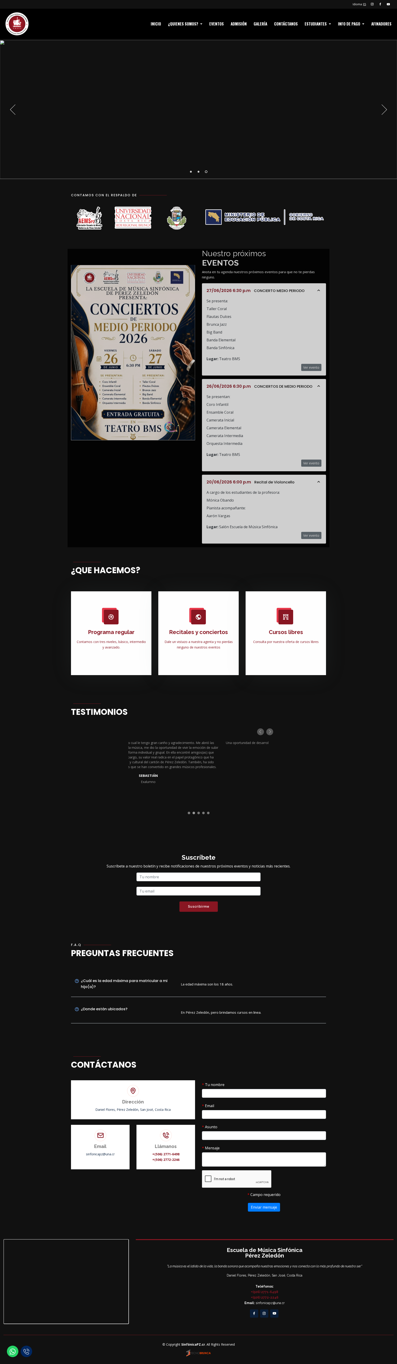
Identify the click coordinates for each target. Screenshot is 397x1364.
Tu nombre (213, 1084)
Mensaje (211, 1148)
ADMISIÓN (239, 24)
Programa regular (111, 632)
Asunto (209, 1126)
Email (208, 1105)
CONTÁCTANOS (286, 24)
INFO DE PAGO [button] (349, 24)
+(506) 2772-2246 (165, 1159)
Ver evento (311, 367)
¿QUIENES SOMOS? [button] (183, 24)
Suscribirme (198, 906)
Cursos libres (286, 632)
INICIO (156, 24)
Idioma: (359, 4)
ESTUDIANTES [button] (316, 24)
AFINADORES (381, 24)
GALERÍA (260, 24)
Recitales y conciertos (198, 632)
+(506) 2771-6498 (165, 1154)
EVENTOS (216, 24)
